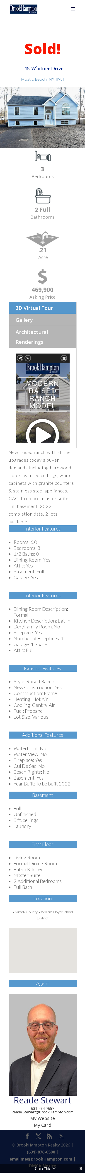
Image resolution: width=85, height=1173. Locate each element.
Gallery (24, 319)
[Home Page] (23, 8)
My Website (42, 1118)
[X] (61, 1136)
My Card (42, 1125)
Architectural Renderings (32, 336)
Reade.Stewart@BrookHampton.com (42, 1112)
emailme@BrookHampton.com (41, 1159)
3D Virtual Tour (34, 307)
